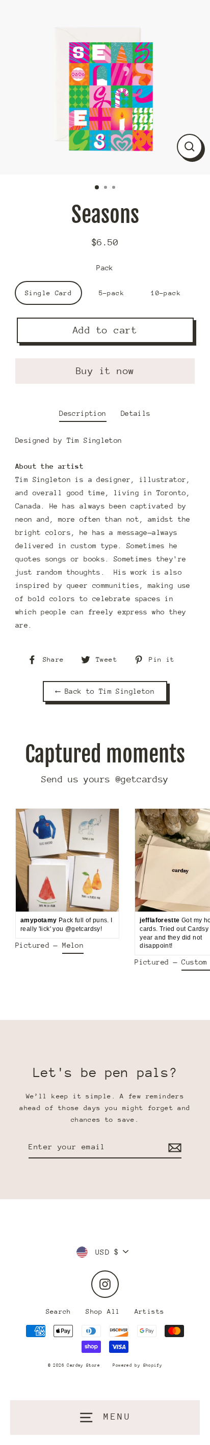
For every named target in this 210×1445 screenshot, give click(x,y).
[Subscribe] (173, 1147)
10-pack (166, 293)
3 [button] (114, 188)
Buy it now (105, 370)
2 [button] (106, 188)
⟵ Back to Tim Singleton (105, 691)
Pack (105, 268)
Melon (73, 945)
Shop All (103, 1311)
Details (136, 413)
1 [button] (97, 187)
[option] (105, 87)
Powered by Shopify (137, 1365)
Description (82, 413)
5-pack (111, 293)
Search (58, 1311)
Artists (150, 1311)
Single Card (48, 293)
